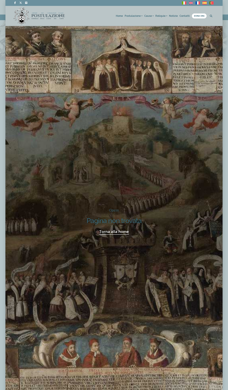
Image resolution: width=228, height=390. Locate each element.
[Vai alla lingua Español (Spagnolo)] (204, 3)
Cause (148, 15)
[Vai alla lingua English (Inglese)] (191, 3)
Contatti (184, 15)
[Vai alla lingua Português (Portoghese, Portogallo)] (211, 3)
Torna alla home (114, 231)
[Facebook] (15, 3)
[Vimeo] (26, 3)
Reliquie (160, 15)
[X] (20, 3)
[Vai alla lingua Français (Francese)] (198, 3)
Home (119, 15)
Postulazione (133, 15)
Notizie (173, 15)
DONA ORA (199, 16)
